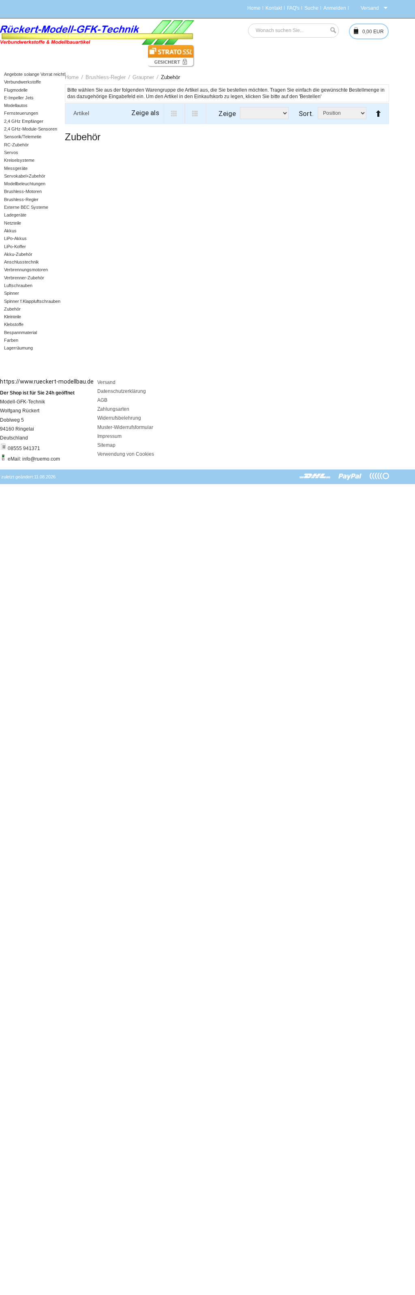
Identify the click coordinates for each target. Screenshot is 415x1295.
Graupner (143, 77)
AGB (102, 400)
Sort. (306, 113)
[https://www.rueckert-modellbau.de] (97, 32)
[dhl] (315, 476)
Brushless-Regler (106, 77)
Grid (174, 113)
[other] (379, 476)
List (195, 113)
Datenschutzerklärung (121, 391)
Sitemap (106, 445)
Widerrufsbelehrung (119, 418)
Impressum (109, 436)
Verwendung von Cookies (125, 454)
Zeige (227, 113)
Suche (311, 8)
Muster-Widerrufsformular (125, 427)
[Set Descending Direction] (376, 110)
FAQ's (293, 8)
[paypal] (350, 476)
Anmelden (334, 8)
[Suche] (331, 30)
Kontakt (273, 8)
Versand (106, 382)
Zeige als (145, 113)
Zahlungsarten (113, 409)
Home (254, 8)
